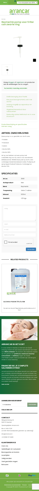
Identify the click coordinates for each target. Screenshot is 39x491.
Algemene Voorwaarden (12, 485)
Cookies (31, 485)
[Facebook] (14, 409)
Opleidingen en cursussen (11, 449)
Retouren (5, 464)
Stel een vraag (7, 126)
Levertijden (6, 455)
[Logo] (20, 12)
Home (3, 19)
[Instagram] (21, 409)
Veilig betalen (7, 458)
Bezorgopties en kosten (10, 452)
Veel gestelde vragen (10, 461)
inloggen (11, 82)
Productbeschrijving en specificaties (14, 124)
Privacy (24, 485)
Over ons (5, 446)
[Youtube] (18, 409)
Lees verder (5, 384)
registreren (20, 82)
